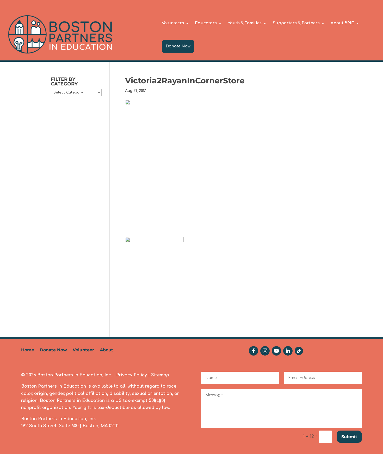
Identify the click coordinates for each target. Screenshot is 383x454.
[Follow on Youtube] (276, 351)
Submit (349, 436)
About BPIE (342, 23)
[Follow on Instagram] (265, 351)
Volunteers (173, 23)
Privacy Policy (131, 375)
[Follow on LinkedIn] (288, 351)
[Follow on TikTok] (299, 351)
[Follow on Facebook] (253, 351)
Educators (206, 23)
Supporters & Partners (296, 23)
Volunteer (83, 350)
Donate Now (178, 46)
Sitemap (160, 375)
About (106, 350)
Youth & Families (245, 23)
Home (27, 350)
